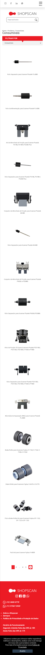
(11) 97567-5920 (13, 606)
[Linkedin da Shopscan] (24, 597)
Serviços (6, 616)
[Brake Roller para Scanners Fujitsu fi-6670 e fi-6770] (22, 472)
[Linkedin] (22, 3)
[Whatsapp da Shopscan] (28, 597)
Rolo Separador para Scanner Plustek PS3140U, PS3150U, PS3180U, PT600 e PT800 (22, 383)
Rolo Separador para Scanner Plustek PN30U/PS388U (22, 313)
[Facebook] (11, 3)
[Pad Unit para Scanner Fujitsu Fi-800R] (22, 541)
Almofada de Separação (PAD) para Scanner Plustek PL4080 (22, 417)
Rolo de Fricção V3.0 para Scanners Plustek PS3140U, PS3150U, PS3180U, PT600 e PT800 (22, 348)
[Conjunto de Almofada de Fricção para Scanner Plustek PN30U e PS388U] (22, 267)
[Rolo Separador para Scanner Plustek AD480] (22, 233)
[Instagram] (5, 3)
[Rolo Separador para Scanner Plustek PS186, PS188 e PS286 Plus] (22, 165)
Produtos (11, 31)
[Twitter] (16, 3)
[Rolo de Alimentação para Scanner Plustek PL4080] (22, 97)
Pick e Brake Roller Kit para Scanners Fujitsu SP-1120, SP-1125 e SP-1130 (22, 519)
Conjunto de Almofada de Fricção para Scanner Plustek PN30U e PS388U (22, 280)
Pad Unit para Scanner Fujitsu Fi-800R (22, 552)
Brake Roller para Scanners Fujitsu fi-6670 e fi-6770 (22, 484)
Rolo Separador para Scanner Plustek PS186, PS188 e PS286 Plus (22, 178)
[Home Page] (22, 590)
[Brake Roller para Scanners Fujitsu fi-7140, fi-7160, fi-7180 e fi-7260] (22, 438)
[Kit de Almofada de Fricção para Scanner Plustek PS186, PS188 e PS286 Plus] (22, 131)
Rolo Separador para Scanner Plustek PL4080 (22, 74)
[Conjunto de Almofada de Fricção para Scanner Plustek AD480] (22, 199)
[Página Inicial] (22, 12)
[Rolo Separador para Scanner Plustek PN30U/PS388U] (22, 301)
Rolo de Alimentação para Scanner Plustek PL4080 (22, 108)
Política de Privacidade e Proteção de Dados (20, 618)
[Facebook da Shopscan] (21, 597)
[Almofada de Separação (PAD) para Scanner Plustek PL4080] (22, 404)
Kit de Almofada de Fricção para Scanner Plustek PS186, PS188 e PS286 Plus (22, 144)
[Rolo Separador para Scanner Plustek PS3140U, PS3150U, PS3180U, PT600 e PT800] (22, 370)
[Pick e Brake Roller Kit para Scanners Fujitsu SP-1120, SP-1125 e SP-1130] (22, 506)
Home (4, 31)
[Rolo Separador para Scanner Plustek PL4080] (22, 62)
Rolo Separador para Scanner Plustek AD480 (22, 245)
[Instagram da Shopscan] (17, 597)
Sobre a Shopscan (10, 613)
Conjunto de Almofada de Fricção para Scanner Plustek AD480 (22, 212)
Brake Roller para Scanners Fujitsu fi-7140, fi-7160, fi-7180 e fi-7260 (22, 451)
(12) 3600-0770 (12, 602)
